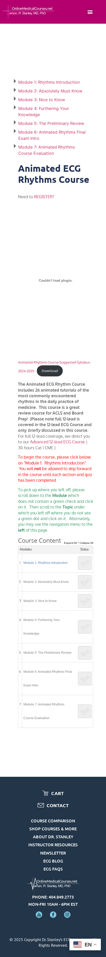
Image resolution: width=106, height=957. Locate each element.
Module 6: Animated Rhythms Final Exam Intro (47, 678)
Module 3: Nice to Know (41, 99)
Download (50, 371)
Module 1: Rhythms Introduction (49, 82)
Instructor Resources (53, 844)
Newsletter (53, 853)
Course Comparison (53, 820)
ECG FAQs (53, 869)
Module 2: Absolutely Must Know (50, 90)
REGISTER (43, 196)
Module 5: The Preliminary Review (51, 123)
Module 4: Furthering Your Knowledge (41, 626)
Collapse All (86, 542)
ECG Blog (53, 861)
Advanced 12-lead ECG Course (57, 441)
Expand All (70, 542)
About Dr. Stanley (53, 836)
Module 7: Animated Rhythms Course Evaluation (43, 711)
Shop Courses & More (53, 828)
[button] (90, 12)
